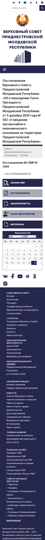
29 (35, 263)
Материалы (17, 224)
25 (12, 263)
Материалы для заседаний (18, 356)
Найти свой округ (14, 335)
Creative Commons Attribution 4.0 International (21, 538)
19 (18, 259)
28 (30, 263)
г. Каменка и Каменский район (20, 515)
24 (7, 263)
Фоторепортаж (13, 424)
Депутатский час (14, 410)
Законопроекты (20, 203)
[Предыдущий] (4, 236)
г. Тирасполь (12, 484)
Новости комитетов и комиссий (21, 399)
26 (18, 263)
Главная (7, 149)
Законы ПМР (17, 183)
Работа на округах (14, 403)
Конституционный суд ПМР (19, 460)
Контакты (11, 332)
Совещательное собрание (18, 417)
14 (30, 255)
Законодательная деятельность (17, 152)
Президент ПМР (14, 453)
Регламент (11, 303)
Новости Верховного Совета (19, 396)
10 (7, 255)
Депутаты (11, 328)
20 (24, 259)
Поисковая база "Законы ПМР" (20, 474)
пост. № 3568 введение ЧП (18, 173)
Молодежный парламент (18, 420)
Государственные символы (19, 306)
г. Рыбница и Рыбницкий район (21, 512)
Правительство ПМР (16, 456)
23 (41, 259)
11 (12, 255)
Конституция (12, 299)
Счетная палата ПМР (16, 470)
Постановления (10, 155)
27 (24, 263)
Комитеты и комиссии (16, 325)
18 (12, 259)
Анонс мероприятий (22, 214)
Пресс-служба (13, 427)
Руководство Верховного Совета (22, 321)
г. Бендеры (11, 488)
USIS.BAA (10, 364)
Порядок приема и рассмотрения (22, 388)
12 (18, 255)
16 (41, 255)
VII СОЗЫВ (24, 155)
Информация (13, 521)
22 (35, 259)
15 (35, 255)
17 (7, 259)
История (10, 296)
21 (30, 259)
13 (24, 255)
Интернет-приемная (15, 384)
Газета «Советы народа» (17, 406)
